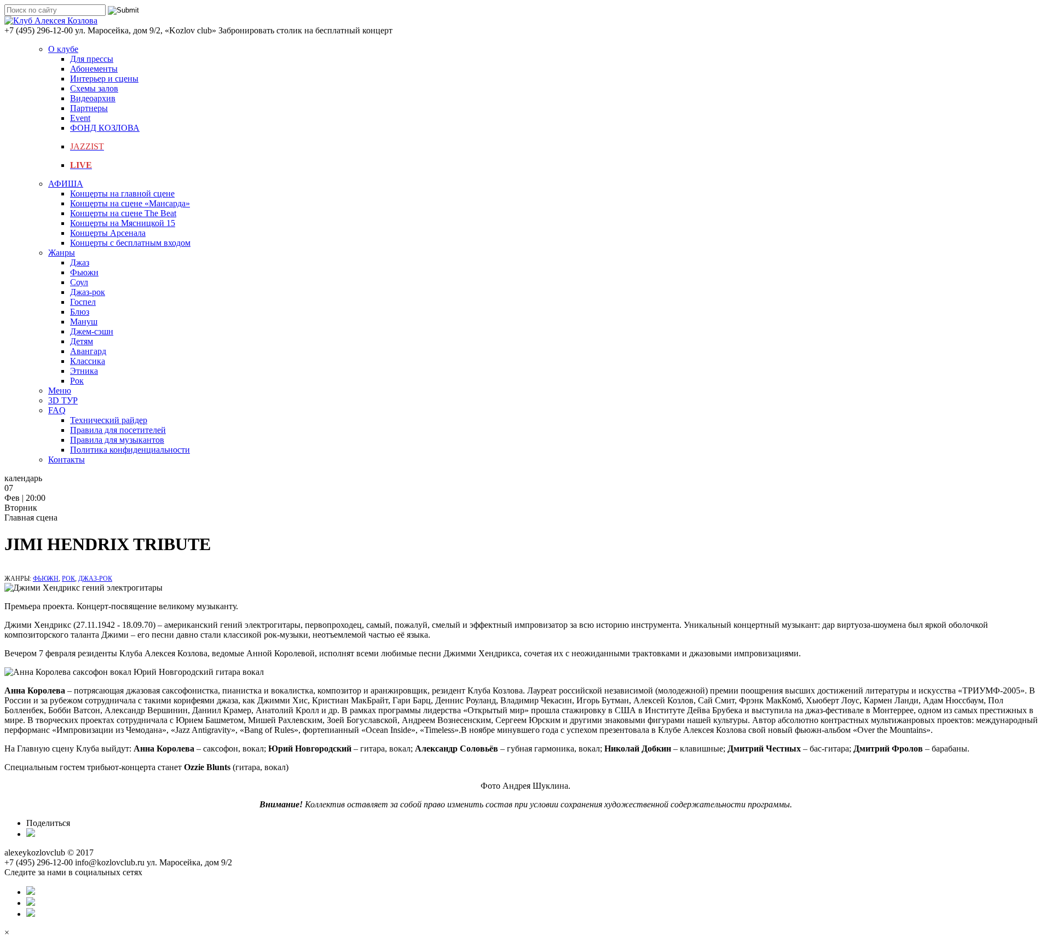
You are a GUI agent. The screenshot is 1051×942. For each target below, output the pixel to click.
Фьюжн (84, 272)
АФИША (65, 183)
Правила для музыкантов (117, 439)
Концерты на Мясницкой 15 (122, 223)
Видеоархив (93, 98)
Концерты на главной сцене (122, 193)
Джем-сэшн (91, 331)
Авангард (88, 351)
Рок (77, 380)
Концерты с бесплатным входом (130, 242)
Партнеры (89, 108)
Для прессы (91, 58)
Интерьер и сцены (104, 78)
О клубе (63, 49)
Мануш (83, 321)
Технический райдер (108, 420)
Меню (59, 390)
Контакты (66, 459)
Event (80, 118)
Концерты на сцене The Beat (123, 213)
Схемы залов (94, 88)
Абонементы (94, 68)
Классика (87, 361)
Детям (81, 341)
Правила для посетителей (118, 430)
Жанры (61, 252)
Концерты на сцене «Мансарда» (130, 203)
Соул (79, 282)
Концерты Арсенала (108, 233)
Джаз (79, 262)
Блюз (79, 311)
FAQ (57, 410)
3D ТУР (63, 400)
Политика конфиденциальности (130, 449)
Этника (84, 370)
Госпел (83, 302)
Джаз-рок (87, 292)
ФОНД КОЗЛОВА (105, 127)
